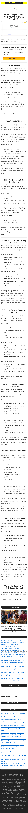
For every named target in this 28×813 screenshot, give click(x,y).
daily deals (10, 591)
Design (7, 775)
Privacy (24, 775)
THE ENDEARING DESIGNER (14, 3)
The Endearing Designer (18, 774)
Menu (15, 9)
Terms (14, 776)
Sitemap (12, 775)
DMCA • (21, 775)
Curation (16, 775)
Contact (3, 775)
